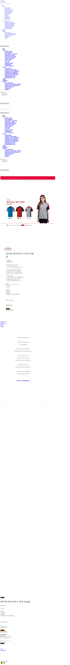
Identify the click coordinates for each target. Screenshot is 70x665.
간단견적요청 (7, 36)
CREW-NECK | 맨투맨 (8, 10)
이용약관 (1, 648)
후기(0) (1, 324)
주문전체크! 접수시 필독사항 (9, 24)
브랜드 (4, 29)
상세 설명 (2, 322)
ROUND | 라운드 (7, 7)
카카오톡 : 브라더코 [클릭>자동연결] (10, 33)
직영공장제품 (7, 18)
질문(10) (2, 325)
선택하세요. (8, 290)
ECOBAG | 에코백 (7, 17)
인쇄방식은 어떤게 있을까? (9, 22)
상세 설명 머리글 (3, 321)
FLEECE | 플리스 (7, 13)
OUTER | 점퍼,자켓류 (8, 12)
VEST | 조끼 (7, 14)
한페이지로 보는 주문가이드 (9, 26)
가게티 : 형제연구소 (8, 19)
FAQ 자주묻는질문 (8, 32)
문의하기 (4, 31)
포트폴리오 (4, 30)
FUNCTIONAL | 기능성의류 (9, 9)
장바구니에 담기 (3, 631)
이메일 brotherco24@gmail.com (10, 34)
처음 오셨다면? (7, 21)
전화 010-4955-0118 (8, 35)
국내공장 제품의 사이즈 (8, 28)
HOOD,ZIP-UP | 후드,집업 (9, 11)
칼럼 (3, 5)
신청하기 (2, 643)
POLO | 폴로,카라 (7, 8)
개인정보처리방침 (3, 650)
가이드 (4, 20)
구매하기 (2, 597)
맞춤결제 (6, 37)
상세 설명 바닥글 (3, 323)
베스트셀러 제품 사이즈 (8, 27)
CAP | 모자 (6, 15)
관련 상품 (2, 326)
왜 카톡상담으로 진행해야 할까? (10, 25)
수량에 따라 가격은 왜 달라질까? (10, 23)
